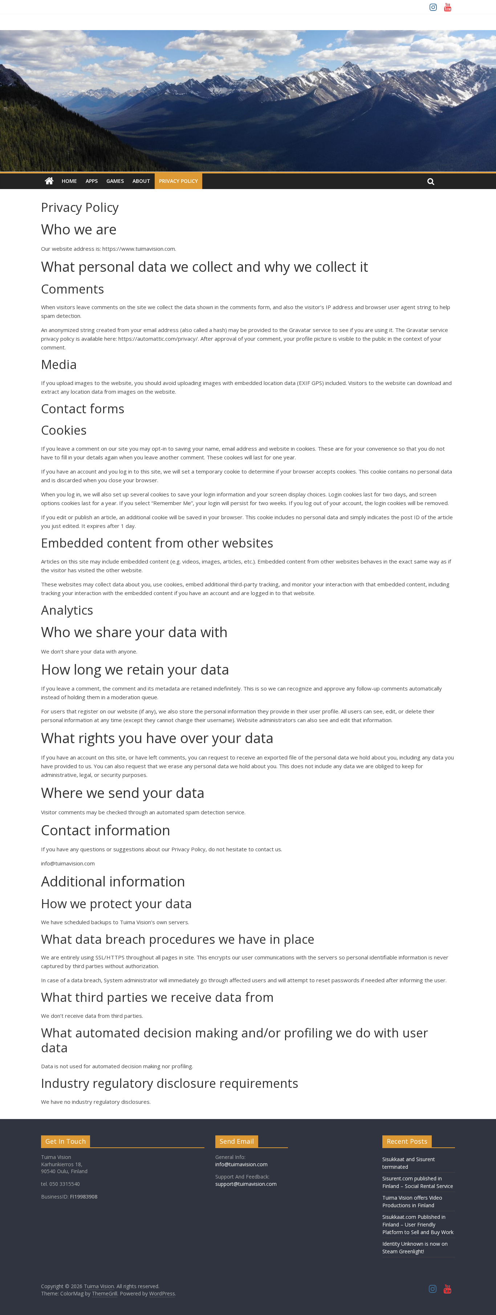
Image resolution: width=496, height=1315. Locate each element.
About (141, 180)
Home (69, 180)
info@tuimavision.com (241, 1164)
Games (115, 180)
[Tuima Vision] (49, 181)
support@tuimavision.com (246, 1183)
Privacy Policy (178, 180)
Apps (92, 180)
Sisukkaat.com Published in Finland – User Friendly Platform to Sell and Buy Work (418, 1224)
